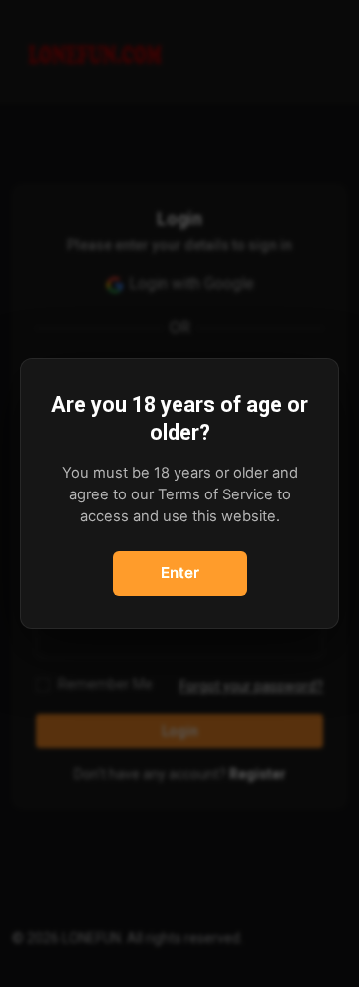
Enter (180, 572)
